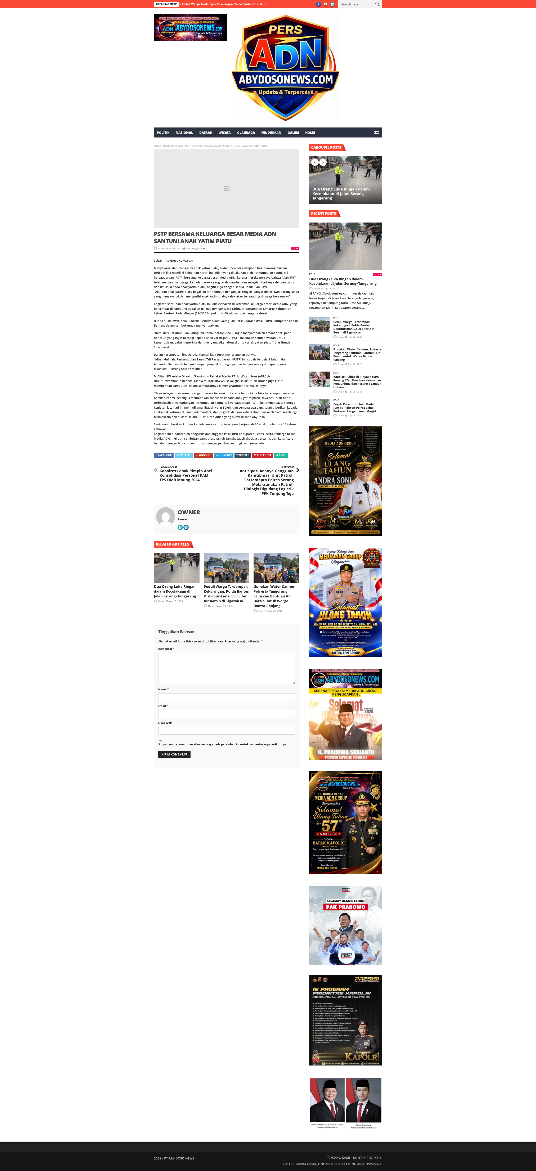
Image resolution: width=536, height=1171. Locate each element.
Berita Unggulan (173, 146)
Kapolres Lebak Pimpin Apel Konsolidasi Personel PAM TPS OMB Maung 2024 (186, 473)
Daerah (205, 132)
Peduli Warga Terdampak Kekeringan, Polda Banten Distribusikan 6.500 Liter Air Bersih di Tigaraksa (203, 4)
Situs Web (165, 722)
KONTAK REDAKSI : (367, 1158)
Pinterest (264, 455)
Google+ (205, 455)
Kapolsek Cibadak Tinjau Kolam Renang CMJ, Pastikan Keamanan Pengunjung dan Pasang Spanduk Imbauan (357, 382)
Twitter (185, 455)
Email (163, 706)
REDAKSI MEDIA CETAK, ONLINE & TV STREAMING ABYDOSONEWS (331, 1164)
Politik (163, 132)
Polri (312, 274)
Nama (163, 689)
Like (296, 248)
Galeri (293, 132)
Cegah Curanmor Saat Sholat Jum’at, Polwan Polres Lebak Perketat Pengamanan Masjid (354, 407)
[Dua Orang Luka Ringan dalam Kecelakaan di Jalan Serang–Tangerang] (177, 568)
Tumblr (244, 455)
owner (161, 248)
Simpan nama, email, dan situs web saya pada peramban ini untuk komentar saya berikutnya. (222, 744)
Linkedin (225, 455)
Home (310, 132)
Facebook (165, 455)
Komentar (166, 649)
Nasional (184, 132)
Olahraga (246, 132)
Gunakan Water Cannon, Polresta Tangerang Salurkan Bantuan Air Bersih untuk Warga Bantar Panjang (275, 596)
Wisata (225, 132)
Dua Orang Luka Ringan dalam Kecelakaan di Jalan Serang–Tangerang (175, 591)
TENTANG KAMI (338, 1158)
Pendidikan (271, 132)
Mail (282, 455)
